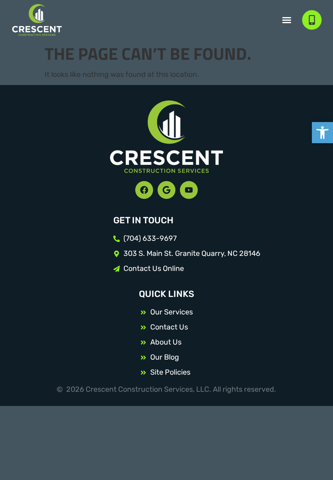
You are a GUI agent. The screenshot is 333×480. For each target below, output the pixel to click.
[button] (322, 132)
